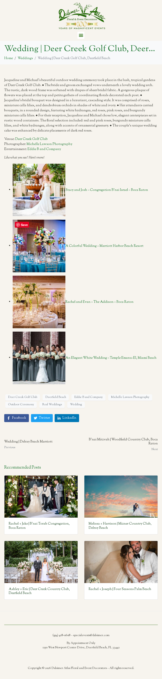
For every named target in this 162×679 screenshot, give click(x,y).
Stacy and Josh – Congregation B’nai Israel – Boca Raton (106, 189)
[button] (80, 35)
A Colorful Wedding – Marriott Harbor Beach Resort (104, 245)
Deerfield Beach (55, 397)
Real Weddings (52, 405)
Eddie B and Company (44, 149)
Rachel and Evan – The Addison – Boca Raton (99, 301)
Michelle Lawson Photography (49, 144)
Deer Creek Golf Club (31, 139)
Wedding (76, 405)
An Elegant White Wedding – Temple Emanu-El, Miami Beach (111, 357)
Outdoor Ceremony (21, 405)
